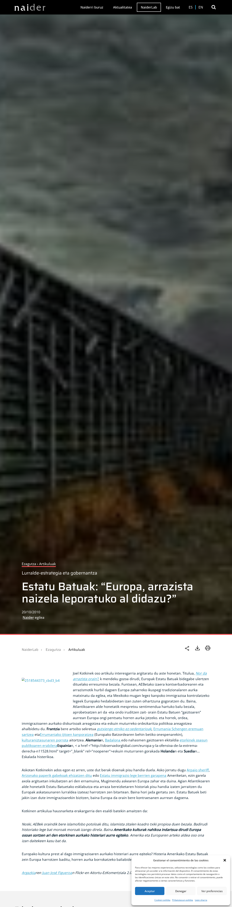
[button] (225, 860)
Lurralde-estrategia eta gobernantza (59, 573)
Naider (28, 617)
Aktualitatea (122, 7)
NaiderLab (149, 7)
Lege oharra (201, 900)
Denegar (180, 891)
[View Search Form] (214, 7)
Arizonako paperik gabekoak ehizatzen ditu (57, 775)
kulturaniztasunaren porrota (45, 740)
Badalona (113, 740)
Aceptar (150, 891)
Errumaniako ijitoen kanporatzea (67, 734)
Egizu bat (173, 7)
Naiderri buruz (91, 7)
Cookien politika (162, 900)
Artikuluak (76, 649)
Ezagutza (53, 649)
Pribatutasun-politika (182, 900)
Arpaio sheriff (198, 769)
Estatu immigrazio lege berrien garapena (133, 775)
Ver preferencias (212, 891)
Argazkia (29, 872)
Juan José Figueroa (57, 872)
